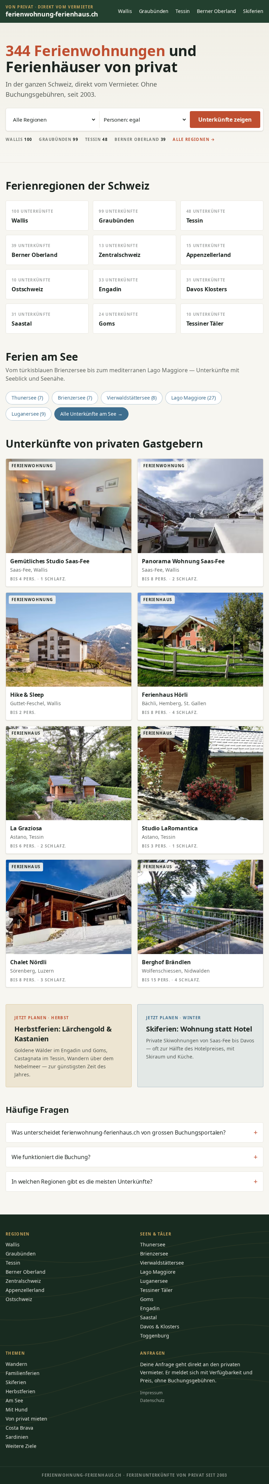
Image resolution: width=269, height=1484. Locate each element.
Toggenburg (154, 1335)
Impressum (151, 1393)
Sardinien (17, 1437)
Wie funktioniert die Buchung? (134, 1157)
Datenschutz (152, 1400)
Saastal (148, 1317)
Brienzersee (154, 1253)
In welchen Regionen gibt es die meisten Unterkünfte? (134, 1181)
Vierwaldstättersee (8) (132, 397)
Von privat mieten (26, 1418)
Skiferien (253, 11)
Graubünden (154, 11)
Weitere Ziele (21, 1446)
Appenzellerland (25, 1290)
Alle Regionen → (194, 139)
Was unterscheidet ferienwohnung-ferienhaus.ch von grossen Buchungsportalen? (134, 1132)
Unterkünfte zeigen (225, 119)
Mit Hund (17, 1409)
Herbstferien (20, 1391)
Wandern (16, 1364)
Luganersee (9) (29, 413)
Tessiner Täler (156, 1290)
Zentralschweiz (23, 1281)
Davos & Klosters (159, 1326)
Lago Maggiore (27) (193, 397)
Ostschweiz (19, 1299)
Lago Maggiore (157, 1271)
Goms (146, 1299)
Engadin (150, 1308)
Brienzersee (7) (75, 397)
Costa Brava (19, 1427)
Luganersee (154, 1281)
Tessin (182, 11)
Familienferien (23, 1373)
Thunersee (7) (27, 397)
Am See (14, 1400)
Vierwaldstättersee (162, 1262)
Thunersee (152, 1244)
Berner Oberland (216, 11)
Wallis (125, 11)
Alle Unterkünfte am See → (91, 413)
